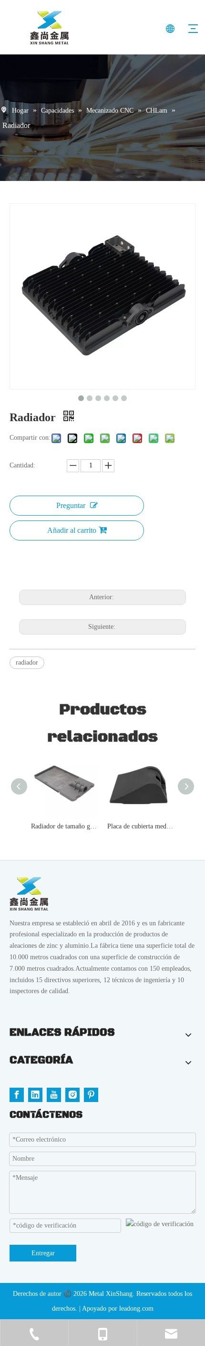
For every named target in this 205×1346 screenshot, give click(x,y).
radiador (27, 662)
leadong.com (136, 1308)
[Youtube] (54, 1095)
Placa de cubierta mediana (140, 826)
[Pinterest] (91, 1095)
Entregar (43, 1253)
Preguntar (70, 505)
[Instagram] (72, 1095)
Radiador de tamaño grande (64, 826)
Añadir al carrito (71, 530)
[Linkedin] (35, 1095)
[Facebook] (17, 1095)
